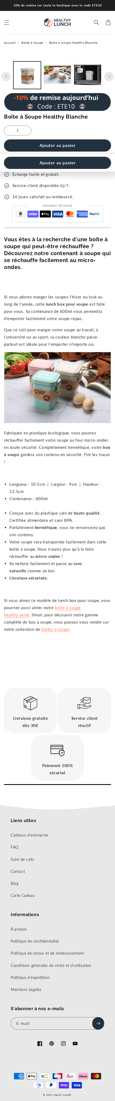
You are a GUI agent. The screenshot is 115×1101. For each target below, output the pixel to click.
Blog (14, 883)
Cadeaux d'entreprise (29, 835)
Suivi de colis (22, 859)
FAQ (14, 847)
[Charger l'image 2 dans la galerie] (57, 75)
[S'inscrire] (98, 1023)
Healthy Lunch (61, 1095)
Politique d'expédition (30, 977)
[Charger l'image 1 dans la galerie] (27, 75)
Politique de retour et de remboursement (47, 953)
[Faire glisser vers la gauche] (6, 76)
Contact (18, 871)
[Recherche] (96, 22)
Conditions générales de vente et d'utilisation (51, 965)
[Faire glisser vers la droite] (109, 76)
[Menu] (7, 22)
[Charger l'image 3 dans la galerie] (87, 75)
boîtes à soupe (55, 629)
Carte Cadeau (23, 895)
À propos (19, 929)
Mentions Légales (26, 989)
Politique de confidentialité (35, 941)
